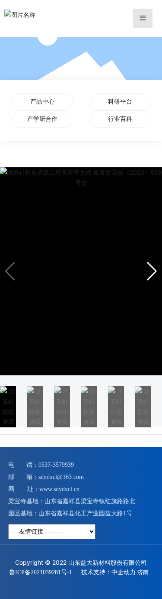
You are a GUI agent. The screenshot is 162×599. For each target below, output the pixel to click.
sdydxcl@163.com (61, 477)
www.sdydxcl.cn (59, 489)
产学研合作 (42, 119)
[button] (152, 271)
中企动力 (123, 572)
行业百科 (120, 119)
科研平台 (120, 101)
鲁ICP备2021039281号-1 (40, 572)
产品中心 (42, 101)
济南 (143, 572)
